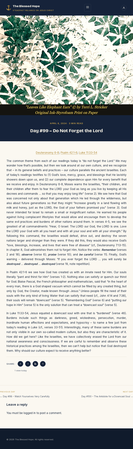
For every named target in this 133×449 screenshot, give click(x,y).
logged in (30, 413)
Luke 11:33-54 (88, 152)
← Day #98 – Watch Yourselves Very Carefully (25, 396)
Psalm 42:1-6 (69, 152)
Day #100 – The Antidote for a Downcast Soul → (107, 396)
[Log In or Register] (124, 8)
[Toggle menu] (87, 8)
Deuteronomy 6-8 (47, 152)
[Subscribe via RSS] (35, 364)
